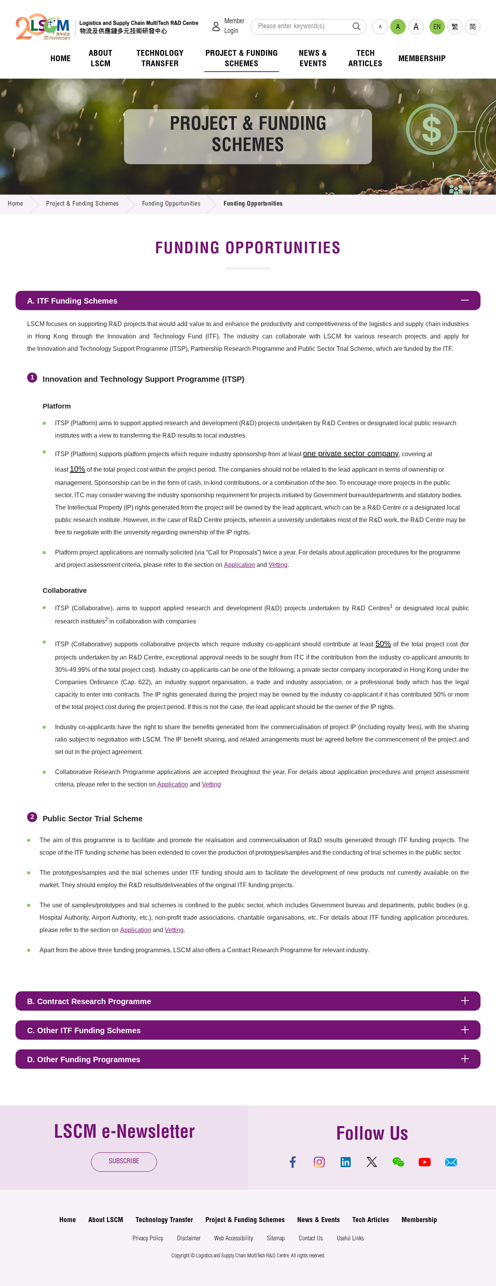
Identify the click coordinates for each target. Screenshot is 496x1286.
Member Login (234, 26)
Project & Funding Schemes (82, 204)
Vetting (278, 564)
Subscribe (124, 1162)
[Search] (356, 26)
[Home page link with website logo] (107, 26)
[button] (451, 1162)
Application (239, 564)
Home (15, 204)
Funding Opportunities (171, 204)
